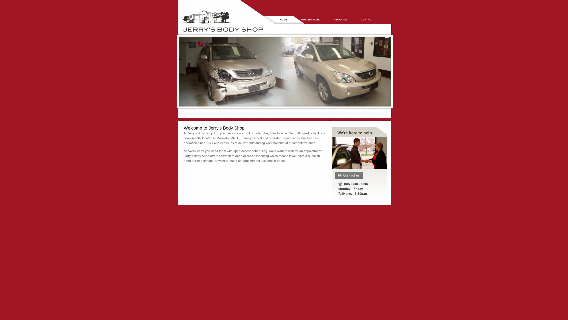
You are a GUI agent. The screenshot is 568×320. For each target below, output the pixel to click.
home (283, 19)
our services (310, 19)
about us (340, 19)
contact (367, 19)
